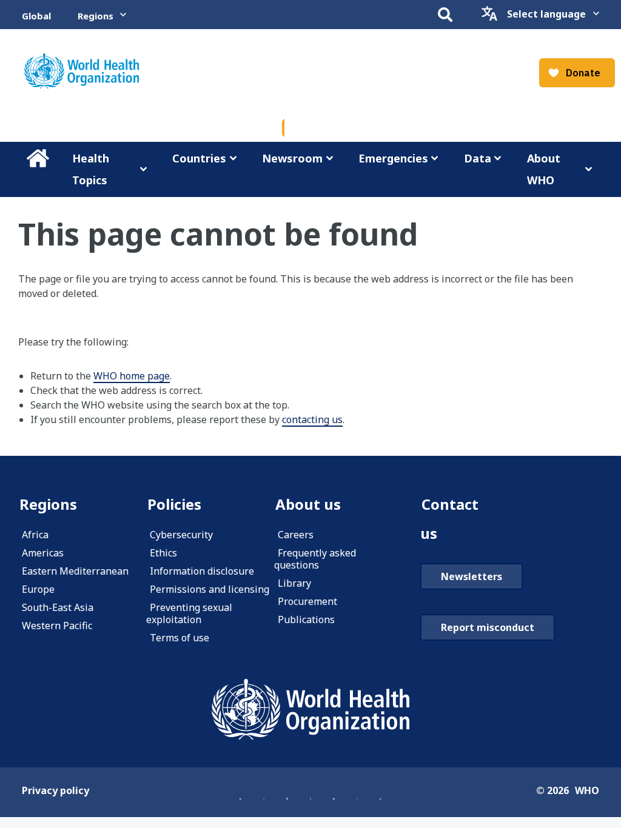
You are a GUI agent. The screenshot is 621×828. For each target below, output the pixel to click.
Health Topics (90, 169)
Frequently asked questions (315, 559)
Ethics (163, 552)
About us (308, 504)
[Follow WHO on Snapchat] (357, 792)
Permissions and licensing (209, 589)
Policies (174, 504)
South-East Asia (57, 607)
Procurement (307, 601)
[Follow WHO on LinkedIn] (333, 792)
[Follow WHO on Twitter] (263, 792)
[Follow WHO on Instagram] (310, 792)
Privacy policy (55, 790)
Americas (43, 552)
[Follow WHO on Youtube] (240, 792)
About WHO (543, 169)
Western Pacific (57, 625)
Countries (199, 158)
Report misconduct (487, 627)
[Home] (310, 709)
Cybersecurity (181, 534)
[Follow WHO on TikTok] (380, 792)
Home (37, 158)
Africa (35, 534)
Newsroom (292, 158)
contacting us (312, 419)
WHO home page (131, 375)
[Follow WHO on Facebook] (286, 792)
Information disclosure (202, 571)
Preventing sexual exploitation (189, 613)
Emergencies (393, 158)
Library (294, 583)
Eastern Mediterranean (75, 571)
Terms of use (179, 637)
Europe (38, 589)
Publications (306, 619)
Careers (296, 534)
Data (477, 158)
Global (36, 16)
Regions (95, 16)
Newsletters (471, 576)
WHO (587, 790)
